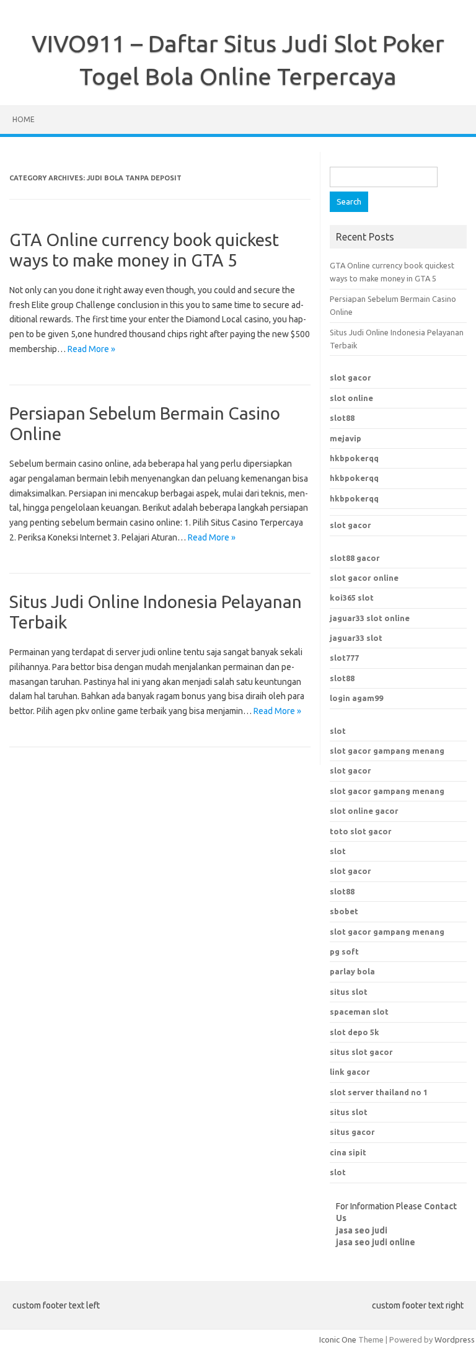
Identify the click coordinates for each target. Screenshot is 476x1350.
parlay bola (352, 971)
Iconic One (337, 1339)
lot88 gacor (355, 558)
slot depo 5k (354, 1032)
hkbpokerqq (354, 458)
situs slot (349, 991)
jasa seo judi (361, 1230)
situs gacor (352, 1131)
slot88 (342, 417)
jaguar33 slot (356, 637)
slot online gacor (364, 810)
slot (338, 730)
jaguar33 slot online (370, 618)
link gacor (350, 1071)
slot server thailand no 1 (379, 1092)
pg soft (344, 951)
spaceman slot (359, 1011)
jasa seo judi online (375, 1242)
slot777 (344, 657)
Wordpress (454, 1339)
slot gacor (350, 377)
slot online (351, 398)
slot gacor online (364, 577)
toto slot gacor (361, 831)
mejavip (345, 438)
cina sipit (348, 1152)
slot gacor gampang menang (387, 750)
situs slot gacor (361, 1052)
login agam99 (356, 698)
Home (23, 119)
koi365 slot (352, 597)
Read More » (91, 349)
